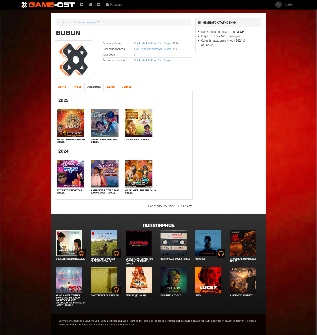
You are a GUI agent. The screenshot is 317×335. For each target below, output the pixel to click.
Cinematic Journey (241, 295)
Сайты (126, 87)
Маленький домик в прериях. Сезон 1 (103, 260)
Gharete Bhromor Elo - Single (104, 140)
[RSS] (90, 4)
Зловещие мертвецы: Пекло (243, 260)
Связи (111, 87)
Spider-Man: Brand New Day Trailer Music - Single (139, 261)
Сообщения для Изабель (70, 259)
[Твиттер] (82, 4)
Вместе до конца (136, 295)
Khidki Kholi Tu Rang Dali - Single (152, 43)
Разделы (116, 4)
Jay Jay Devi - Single (137, 139)
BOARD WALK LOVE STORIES (175, 259)
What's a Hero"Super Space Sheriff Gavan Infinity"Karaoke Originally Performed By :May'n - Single (71, 300)
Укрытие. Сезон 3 (171, 295)
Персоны (64, 22)
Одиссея (200, 259)
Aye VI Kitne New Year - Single (70, 191)
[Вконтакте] (98, 4)
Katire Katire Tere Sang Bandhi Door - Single (105, 191)
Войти (289, 4)
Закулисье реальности (105, 295)
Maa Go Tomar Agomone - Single (152, 48)
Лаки (198, 295)
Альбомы (94, 87)
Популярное (158, 225)
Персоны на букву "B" (86, 22)
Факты (62, 87)
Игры (77, 87)
